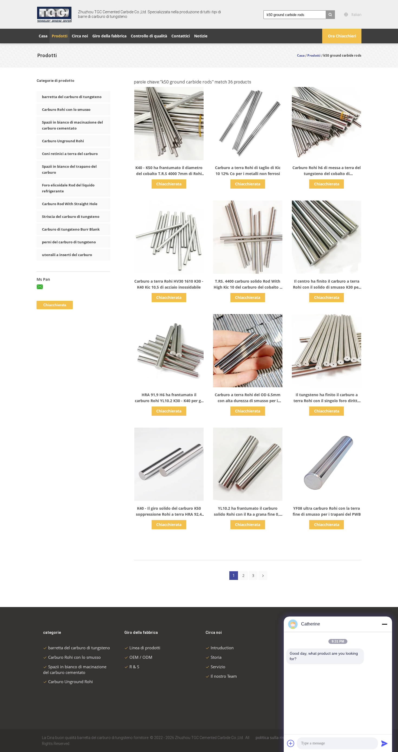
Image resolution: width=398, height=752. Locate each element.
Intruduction (222, 647)
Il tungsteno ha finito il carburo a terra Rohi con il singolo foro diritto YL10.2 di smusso (326, 400)
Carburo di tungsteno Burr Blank (71, 229)
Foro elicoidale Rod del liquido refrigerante (68, 188)
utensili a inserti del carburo (67, 254)
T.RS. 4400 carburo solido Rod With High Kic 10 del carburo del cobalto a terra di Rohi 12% (248, 287)
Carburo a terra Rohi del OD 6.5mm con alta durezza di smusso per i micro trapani (247, 400)
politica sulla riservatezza (279, 737)
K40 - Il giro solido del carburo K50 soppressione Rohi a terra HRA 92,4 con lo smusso (169, 514)
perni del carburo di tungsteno (69, 242)
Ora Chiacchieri (342, 35)
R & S (134, 666)
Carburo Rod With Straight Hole (69, 203)
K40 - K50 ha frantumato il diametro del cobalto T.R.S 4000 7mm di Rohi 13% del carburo (169, 173)
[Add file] (291, 743)
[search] (330, 14)
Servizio (218, 666)
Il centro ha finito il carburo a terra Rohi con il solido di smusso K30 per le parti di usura (326, 287)
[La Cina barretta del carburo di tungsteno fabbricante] (54, 14)
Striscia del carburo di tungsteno (70, 216)
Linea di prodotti (144, 647)
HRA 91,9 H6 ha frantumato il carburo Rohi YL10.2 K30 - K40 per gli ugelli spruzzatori (169, 400)
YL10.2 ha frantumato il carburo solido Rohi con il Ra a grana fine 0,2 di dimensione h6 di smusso (247, 514)
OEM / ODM (140, 657)
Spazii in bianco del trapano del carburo (69, 169)
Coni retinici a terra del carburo (70, 153)
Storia (216, 657)
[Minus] (384, 624)
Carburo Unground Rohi (63, 140)
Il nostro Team (224, 676)
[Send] (384, 743)
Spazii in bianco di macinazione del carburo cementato (72, 125)
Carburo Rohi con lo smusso (66, 109)
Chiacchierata (168, 183)
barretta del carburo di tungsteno (72, 96)
